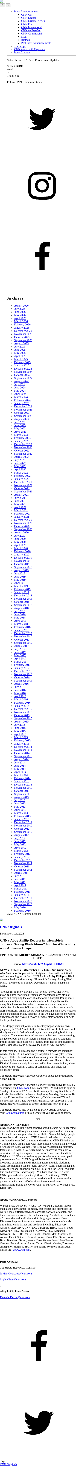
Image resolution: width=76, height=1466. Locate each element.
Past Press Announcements (36, 42)
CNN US (26, 14)
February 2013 (22, 816)
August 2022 (21, 456)
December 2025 (23, 330)
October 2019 (22, 563)
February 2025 (22, 362)
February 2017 (22, 664)
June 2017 (20, 652)
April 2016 (20, 696)
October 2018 (22, 601)
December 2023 (23, 406)
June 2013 (20, 803)
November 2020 (23, 523)
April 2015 (20, 734)
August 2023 (21, 419)
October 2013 (22, 790)
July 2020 (19, 535)
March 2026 (21, 321)
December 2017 (23, 633)
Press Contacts (22, 52)
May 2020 (20, 541)
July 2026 (19, 308)
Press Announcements (26, 11)
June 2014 (20, 765)
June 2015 (20, 727)
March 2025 (21, 359)
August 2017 (21, 645)
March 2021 (21, 510)
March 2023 (21, 434)
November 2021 (23, 485)
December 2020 (23, 519)
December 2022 (23, 444)
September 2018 (23, 604)
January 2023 (21, 441)
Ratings (25, 39)
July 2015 (19, 724)
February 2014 (22, 778)
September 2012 (23, 831)
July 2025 (19, 346)
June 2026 (20, 311)
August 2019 (21, 570)
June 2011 (19, 879)
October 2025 (22, 337)
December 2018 (23, 595)
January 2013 (21, 819)
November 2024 (23, 371)
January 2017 (21, 667)
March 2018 (21, 623)
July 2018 (19, 611)
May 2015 (20, 730)
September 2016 (23, 680)
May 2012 (20, 844)
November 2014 (23, 749)
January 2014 (21, 781)
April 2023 (20, 431)
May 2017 (20, 655)
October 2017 (22, 639)
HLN (24, 36)
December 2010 (23, 898)
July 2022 (19, 459)
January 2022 (21, 478)
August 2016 (21, 683)
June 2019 (20, 576)
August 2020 (21, 532)
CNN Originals (8, 1464)
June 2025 (20, 349)
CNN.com (23, 1087)
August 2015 (21, 721)
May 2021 (20, 504)
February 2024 (22, 400)
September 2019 (23, 567)
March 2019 (21, 586)
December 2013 (23, 784)
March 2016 (21, 699)
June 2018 (20, 614)
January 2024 (21, 403)
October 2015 (22, 715)
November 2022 (23, 447)
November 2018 (23, 598)
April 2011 (20, 885)
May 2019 (20, 579)
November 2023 (23, 409)
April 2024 (20, 393)
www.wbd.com (21, 1249)
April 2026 (20, 318)
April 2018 (20, 620)
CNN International (31, 27)
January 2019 (21, 592)
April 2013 (20, 809)
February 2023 (22, 437)
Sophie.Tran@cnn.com (13, 1279)
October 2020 (22, 526)
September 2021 (23, 491)
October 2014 (22, 753)
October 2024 (22, 374)
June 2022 (20, 463)
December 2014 (23, 746)
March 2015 (21, 737)
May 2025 (20, 352)
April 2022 (20, 469)
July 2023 (19, 422)
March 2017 (21, 661)
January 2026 (21, 327)
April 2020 (20, 545)
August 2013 (21, 797)
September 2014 (23, 756)
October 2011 (21, 866)
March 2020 (21, 548)
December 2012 (23, 822)
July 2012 (19, 838)
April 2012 (20, 847)
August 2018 (21, 608)
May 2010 (20, 907)
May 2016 (20, 693)
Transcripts (20, 46)
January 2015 (21, 743)
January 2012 (21, 857)
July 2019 (19, 573)
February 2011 (22, 891)
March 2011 (21, 888)
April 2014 (20, 771)
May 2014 (20, 768)
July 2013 (19, 800)
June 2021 (20, 500)
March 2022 (21, 472)
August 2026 (21, 305)
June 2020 (20, 538)
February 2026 (22, 324)
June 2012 (20, 841)
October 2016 (22, 677)
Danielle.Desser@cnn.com (15, 1297)
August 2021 (21, 494)
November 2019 (23, 560)
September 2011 (23, 869)
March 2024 (21, 396)
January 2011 (21, 894)
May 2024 (20, 390)
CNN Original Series (33, 20)
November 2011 (23, 863)
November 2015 (23, 712)
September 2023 (23, 415)
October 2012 (22, 828)
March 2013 (21, 812)
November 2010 (23, 901)
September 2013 (23, 794)
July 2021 (19, 497)
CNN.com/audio (15, 1112)
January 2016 (21, 705)
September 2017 (23, 642)
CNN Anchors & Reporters (29, 49)
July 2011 (19, 875)
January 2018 (21, 630)
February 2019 (22, 589)
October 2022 (22, 450)
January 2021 (21, 516)
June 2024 (20, 387)
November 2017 (23, 636)
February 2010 (22, 910)
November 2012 (23, 825)
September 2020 (23, 529)
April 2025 (20, 356)
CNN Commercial (31, 33)
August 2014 (21, 759)
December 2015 (23, 708)
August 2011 (21, 872)
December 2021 (23, 482)
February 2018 (22, 627)
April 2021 (20, 507)
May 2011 (19, 882)
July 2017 (19, 649)
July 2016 (19, 686)
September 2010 (23, 904)
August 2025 (21, 343)
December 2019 (23, 557)
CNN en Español (30, 30)
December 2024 (23, 368)
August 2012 (21, 834)
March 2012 (21, 850)
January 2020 (21, 554)
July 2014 (19, 762)
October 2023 (22, 412)
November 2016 (23, 674)
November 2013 (23, 787)
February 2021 (22, 513)
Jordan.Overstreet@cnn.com (16, 1273)
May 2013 (20, 806)
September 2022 (23, 453)
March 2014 (21, 775)
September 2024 (23, 378)
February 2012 (22, 853)
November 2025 (23, 333)
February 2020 (22, 551)
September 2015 (23, 718)
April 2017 (20, 658)
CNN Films (27, 24)
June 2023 (20, 425)
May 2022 (20, 466)
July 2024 (19, 384)
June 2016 (20, 690)
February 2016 (22, 702)
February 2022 (22, 475)
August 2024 (21, 381)
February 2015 (22, 740)
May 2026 (20, 315)
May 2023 (20, 428)
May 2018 (20, 617)
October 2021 (22, 488)
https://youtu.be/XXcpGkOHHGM (43, 964)
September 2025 (23, 340)
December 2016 (23, 671)
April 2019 (20, 582)
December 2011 (23, 860)
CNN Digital (28, 17)
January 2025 (21, 365)
